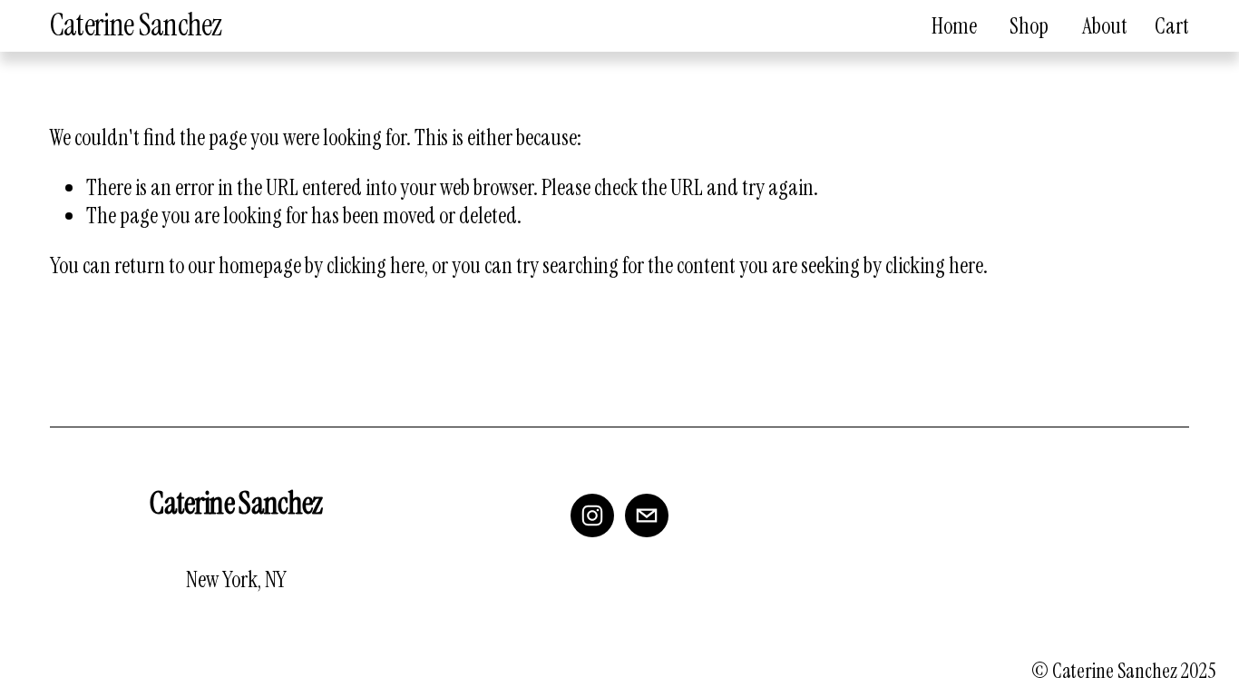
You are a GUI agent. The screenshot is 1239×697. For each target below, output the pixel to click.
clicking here (375, 265)
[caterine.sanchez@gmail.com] (646, 515)
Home (954, 26)
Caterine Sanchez (136, 24)
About (1104, 26)
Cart (1172, 26)
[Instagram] (592, 515)
